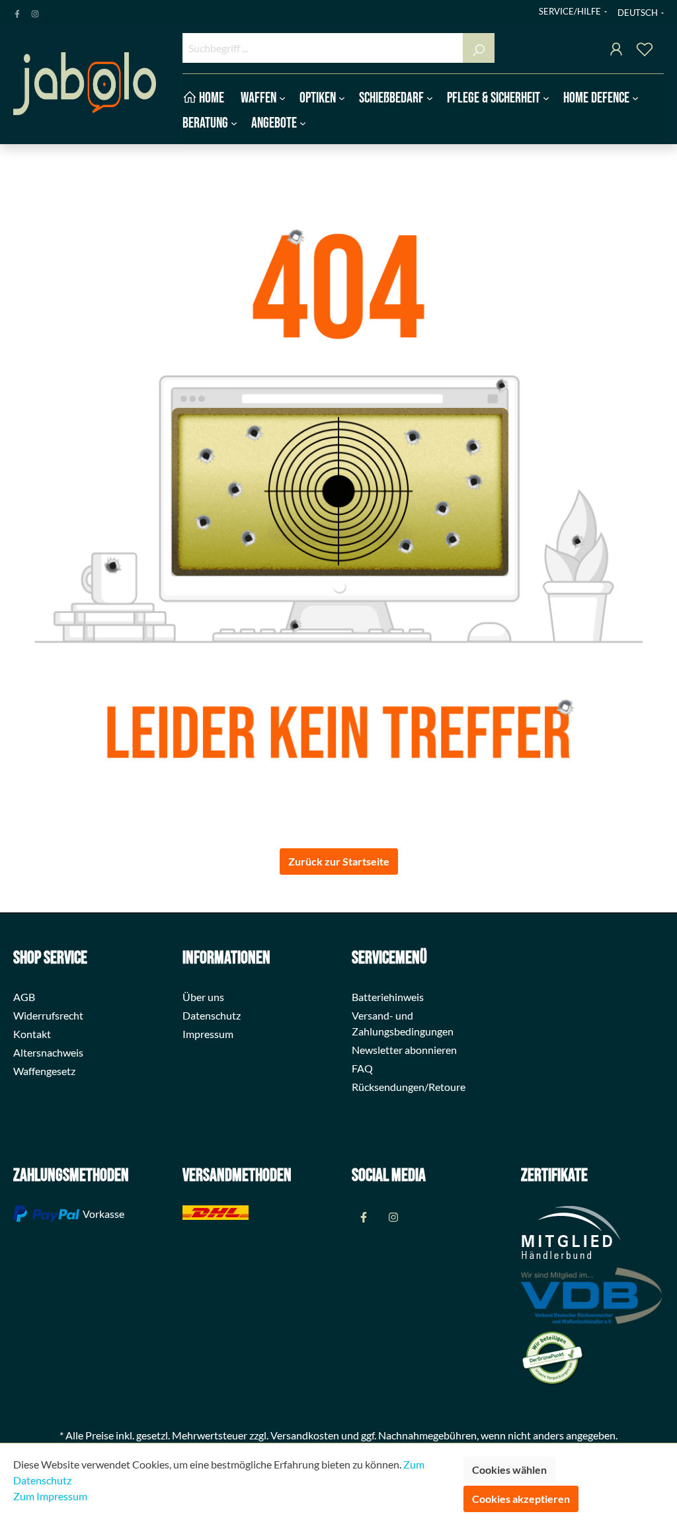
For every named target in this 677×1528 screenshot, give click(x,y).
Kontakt (32, 1033)
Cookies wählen (509, 1469)
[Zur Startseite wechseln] (84, 83)
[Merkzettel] (644, 51)
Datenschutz (211, 1015)
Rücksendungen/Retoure (408, 1086)
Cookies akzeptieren (521, 1498)
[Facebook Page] (17, 11)
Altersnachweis (48, 1052)
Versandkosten (304, 1435)
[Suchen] (479, 48)
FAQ (362, 1068)
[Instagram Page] (35, 11)
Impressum (207, 1033)
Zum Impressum (50, 1496)
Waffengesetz (44, 1071)
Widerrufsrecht (48, 1015)
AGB (24, 996)
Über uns (203, 996)
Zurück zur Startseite (338, 861)
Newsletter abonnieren (404, 1049)
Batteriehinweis (388, 996)
